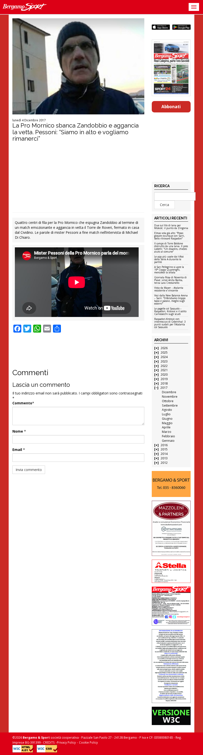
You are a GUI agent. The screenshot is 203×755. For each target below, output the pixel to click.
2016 (164, 445)
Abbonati (171, 106)
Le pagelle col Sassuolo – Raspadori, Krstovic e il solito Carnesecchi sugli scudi (170, 311)
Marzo (166, 432)
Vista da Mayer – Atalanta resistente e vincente (168, 289)
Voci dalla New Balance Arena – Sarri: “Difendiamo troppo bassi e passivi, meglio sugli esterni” (171, 299)
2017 (163, 388)
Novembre (170, 396)
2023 (164, 361)
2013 (164, 458)
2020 (164, 374)
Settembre (170, 405)
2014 (164, 454)
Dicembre (169, 392)
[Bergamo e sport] (171, 484)
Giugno (167, 419)
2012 (164, 463)
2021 (164, 370)
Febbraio (168, 436)
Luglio (166, 414)
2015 (164, 449)
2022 (164, 366)
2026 (164, 348)
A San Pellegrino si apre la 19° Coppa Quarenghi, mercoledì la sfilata (169, 270)
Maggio (167, 423)
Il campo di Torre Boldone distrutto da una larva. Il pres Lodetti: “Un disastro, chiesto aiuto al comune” (171, 247)
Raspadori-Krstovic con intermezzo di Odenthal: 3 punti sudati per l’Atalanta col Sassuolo (170, 323)
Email (17, 449)
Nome (17, 431)
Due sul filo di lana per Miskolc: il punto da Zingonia (171, 227)
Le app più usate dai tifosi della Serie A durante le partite (169, 259)
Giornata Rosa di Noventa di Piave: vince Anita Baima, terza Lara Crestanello (170, 280)
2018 (164, 383)
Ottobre (168, 401)
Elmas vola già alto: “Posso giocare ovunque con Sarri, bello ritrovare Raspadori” (169, 236)
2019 (164, 379)
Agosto (167, 410)
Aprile (166, 427)
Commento (22, 403)
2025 (164, 352)
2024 (164, 357)
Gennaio (168, 441)
